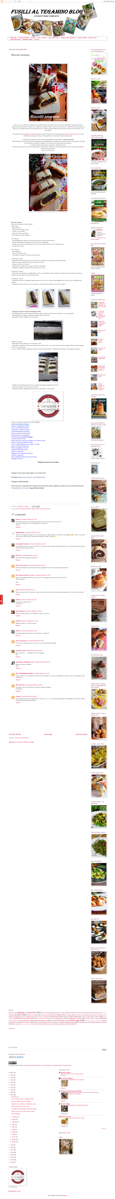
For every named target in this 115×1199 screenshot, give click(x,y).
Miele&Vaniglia (20, 532)
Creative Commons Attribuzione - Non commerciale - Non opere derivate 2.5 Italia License (48, 1065)
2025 (12, 1077)
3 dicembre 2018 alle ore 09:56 (34, 611)
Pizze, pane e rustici (54, 37)
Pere (52, 1020)
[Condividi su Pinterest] (39, 506)
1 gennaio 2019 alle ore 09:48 (29, 696)
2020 (12, 1090)
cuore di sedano (65, 1104)
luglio (13, 1127)
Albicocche (11, 1012)
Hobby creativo (38, 1016)
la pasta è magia (85, 1016)
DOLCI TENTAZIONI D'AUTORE (24, 673)
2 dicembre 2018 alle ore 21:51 (27, 590)
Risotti (51, 1022)
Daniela (18, 599)
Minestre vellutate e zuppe (91, 1018)
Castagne (96, 1012)
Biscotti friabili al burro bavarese (76, 1079)
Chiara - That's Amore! (22, 565)
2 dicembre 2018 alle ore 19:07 (42, 575)
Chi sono (36, 39)
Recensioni (87, 1020)
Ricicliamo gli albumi (24, 1022)
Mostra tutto (104, 1128)
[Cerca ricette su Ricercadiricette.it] (64, 1132)
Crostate (11, 1015)
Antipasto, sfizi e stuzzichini (68, 37)
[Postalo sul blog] (34, 506)
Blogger (65, 1195)
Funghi (15, 1016)
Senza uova (15, 1024)
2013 (12, 1154)
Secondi (33, 37)
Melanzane (52, 1018)
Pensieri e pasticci (66, 1072)
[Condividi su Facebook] (37, 506)
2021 (12, 1087)
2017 (12, 1145)
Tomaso (18, 519)
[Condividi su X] (36, 506)
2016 (12, 1147)
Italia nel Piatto (31, 134)
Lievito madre (29, 1018)
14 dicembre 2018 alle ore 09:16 (34, 685)
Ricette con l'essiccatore (96, 1020)
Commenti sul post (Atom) (21, 737)
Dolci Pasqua (67, 1015)
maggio (14, 1132)
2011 (12, 1159)
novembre (14, 1117)
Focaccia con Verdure (101, 349)
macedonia (45, 1018)
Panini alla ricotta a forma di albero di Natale (102, 323)
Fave (75, 1015)
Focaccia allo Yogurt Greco (101, 358)
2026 (12, 1075)
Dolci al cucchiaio (32, 1015)
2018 (12, 1094)
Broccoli (89, 1012)
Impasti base (55, 1016)
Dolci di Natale (56, 1015)
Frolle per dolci (96, 1015)
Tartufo (32, 1024)
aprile (13, 1134)
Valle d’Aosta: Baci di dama (20, 424)
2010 (12, 1162)
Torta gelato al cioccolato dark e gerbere (78, 1105)
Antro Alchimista (20, 611)
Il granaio (46, 1016)
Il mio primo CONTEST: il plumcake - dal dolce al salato (102, 304)
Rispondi (18, 527)
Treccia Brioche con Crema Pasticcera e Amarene (101, 386)
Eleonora (18, 555)
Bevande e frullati (27, 39)
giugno (14, 1129)
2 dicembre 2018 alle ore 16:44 (37, 544)
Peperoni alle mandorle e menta (76, 1118)
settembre (14, 1122)
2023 (12, 1082)
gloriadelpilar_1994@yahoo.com (25, 662)
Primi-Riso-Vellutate (24, 37)
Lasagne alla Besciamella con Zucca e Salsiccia (101, 368)
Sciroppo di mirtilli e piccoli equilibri (71, 1091)
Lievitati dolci (17, 1018)
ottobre (14, 1119)
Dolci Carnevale (45, 1015)
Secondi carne (72, 1022)
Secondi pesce (83, 1022)
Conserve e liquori (82, 37)
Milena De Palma (20, 685)
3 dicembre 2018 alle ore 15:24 (36, 640)
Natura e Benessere (15, 39)
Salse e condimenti (60, 1022)
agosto (14, 1124)
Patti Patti (18, 621)
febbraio (14, 1139)
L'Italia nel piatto (35, 508)
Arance (43, 1012)
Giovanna (18, 696)
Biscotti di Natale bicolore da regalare (21, 1101)
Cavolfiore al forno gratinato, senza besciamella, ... (25, 1109)
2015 (12, 1150)
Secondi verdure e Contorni (98, 1022)
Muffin (102, 1018)
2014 (12, 1152)
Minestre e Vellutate (76, 1018)
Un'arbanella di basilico (22, 544)
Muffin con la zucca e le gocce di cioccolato (23, 1111)
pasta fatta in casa (42, 1020)
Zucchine (71, 1024)
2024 (12, 1080)
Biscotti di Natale (25, 508)
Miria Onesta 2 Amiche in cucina (25, 575)
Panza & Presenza (66, 1116)
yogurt (57, 1024)
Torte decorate (39, 1024)
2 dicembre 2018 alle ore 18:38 (37, 565)
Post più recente (15, 734)
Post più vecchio (81, 734)
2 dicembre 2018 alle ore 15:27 (33, 532)
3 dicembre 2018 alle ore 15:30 (34, 650)
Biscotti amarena (16, 1113)
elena (17, 590)
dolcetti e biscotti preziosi (72, 134)
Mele (67, 1018)
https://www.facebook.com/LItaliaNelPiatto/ (31, 477)
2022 (12, 1085)
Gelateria (22, 1016)
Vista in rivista (49, 1024)
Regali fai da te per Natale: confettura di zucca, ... (24, 1104)
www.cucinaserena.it (21, 640)
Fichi (81, 1015)
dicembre (14, 1097)
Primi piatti (74, 1020)
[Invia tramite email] (32, 506)
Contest (103, 1012)
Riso (46, 1022)
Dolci (38, 37)
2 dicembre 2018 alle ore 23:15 (28, 599)
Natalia (101, 230)
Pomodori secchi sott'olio (100, 341)
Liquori (38, 1018)
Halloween (29, 1016)
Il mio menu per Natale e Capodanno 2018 (22, 1099)
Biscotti (44, 37)
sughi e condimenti (25, 1024)
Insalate (64, 1016)
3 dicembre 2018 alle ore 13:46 (29, 630)
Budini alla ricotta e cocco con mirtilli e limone (72, 1074)
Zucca (63, 1024)
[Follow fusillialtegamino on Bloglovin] (16, 1058)
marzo (13, 1136)
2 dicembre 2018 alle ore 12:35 (29, 519)
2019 (12, 1092)
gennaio (14, 1141)
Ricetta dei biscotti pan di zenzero (20, 1106)
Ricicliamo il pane (37, 1022)
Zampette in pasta (21, 650)
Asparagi (50, 1012)
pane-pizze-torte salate (27, 1020)
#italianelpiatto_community (19, 488)
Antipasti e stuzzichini (26, 1012)
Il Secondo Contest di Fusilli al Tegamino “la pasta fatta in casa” (101, 315)
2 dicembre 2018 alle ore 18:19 (29, 555)
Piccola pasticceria (45, 508)
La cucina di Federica (67, 1078)
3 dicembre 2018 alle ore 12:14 (30, 621)
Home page (13, 37)
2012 (12, 1157)
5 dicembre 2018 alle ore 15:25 (41, 673)
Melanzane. (60, 1018)
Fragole (87, 1015)
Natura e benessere (13, 1020)
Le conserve (96, 1016)
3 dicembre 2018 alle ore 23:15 (42, 662)
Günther (18, 630)
